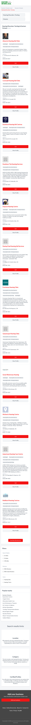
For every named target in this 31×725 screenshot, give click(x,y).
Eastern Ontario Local (6, 8)
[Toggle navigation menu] (29, 2)
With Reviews (7, 569)
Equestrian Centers (7, 596)
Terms (11, 710)
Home (4, 708)
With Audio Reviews (9, 571)
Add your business (15, 700)
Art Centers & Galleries (8, 605)
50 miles (6, 558)
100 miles (6, 561)
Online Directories (11, 708)
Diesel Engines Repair (8, 611)
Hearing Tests (7, 582)
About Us (19, 708)
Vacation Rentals (7, 613)
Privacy (15, 710)
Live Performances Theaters (10, 603)
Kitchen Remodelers (8, 607)
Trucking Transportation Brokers (11, 609)
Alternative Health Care (8, 601)
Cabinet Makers (6, 617)
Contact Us (25, 708)
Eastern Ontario (19, 8)
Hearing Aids (7, 579)
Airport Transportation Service (10, 615)
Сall (15, 63)
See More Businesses (15, 540)
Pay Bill (20, 710)
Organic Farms (6, 599)
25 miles (6, 555)
